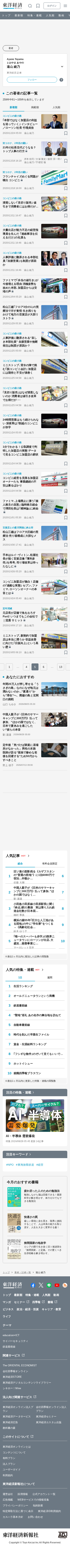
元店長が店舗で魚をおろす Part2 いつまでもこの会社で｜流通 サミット (20, 616)
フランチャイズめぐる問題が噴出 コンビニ (20, 178)
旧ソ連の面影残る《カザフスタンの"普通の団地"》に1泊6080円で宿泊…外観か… (34, 875)
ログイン (52, 5)
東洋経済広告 (10, 1422)
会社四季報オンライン (15, 1371)
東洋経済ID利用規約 (49, 1511)
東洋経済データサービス (17, 1416)
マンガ (7, 1302)
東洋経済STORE (12, 1376)
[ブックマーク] (65, 133)
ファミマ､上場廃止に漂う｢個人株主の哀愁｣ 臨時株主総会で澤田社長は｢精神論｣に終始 (20, 504)
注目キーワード (17, 1154)
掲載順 (35, 107)
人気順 (50, 15)
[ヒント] (61, 80)
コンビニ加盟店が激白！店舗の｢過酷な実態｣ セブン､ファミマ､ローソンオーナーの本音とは (20, 587)
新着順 (13, 107)
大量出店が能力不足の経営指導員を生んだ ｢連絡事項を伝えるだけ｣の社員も (20, 233)
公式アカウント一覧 (43, 1494)
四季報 (36, 1302)
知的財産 (38, 1505)
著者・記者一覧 (22, 1272)
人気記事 (13, 856)
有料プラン (9, 1458)
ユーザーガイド (12, 1469)
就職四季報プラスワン (27, 1073)
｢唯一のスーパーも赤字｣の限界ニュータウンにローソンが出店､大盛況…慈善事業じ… (34, 940)
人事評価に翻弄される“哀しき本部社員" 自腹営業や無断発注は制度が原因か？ (20, 341)
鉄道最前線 (20, 1005)
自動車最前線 (22, 1024)
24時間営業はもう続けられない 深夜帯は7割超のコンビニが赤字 (21, 423)
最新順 (19, 15)
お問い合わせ (35, 1516)
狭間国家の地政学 (35, 1242)
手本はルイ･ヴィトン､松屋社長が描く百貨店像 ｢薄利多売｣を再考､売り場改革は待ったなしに (20, 560)
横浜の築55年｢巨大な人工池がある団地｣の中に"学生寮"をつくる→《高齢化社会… (34, 924)
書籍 (50, 1302)
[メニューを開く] (65, 6)
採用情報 (23, 1494)
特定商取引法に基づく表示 (18, 1511)
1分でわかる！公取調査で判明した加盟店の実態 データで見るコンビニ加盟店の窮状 (20, 450)
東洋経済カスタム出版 (48, 1422)
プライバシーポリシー (15, 1505)
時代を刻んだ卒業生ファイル (31, 1034)
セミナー (19, 1302)
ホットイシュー (23, 1063)
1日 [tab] (20, 977)
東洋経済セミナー (46, 1416)
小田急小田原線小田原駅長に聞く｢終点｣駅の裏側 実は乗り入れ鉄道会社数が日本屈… (34, 907)
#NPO (10, 1164)
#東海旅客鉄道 (25, 1164)
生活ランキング (23, 986)
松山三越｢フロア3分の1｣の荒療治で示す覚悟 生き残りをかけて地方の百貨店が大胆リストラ (21, 312)
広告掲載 (8, 1499)
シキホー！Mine (12, 1388)
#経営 (39, 1164)
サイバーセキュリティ (15, 1341)
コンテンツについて (14, 1452)
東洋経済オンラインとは (17, 1446)
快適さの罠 (31, 1216)
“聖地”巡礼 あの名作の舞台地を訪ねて (37, 1015)
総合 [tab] (20, 863)
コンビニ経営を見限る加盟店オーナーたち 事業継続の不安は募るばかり (20, 481)
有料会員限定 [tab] (49, 863)
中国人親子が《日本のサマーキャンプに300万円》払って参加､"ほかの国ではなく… (34, 891)
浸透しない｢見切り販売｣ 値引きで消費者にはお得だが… (20, 204)
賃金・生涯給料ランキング (30, 1044)
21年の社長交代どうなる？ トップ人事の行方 (19, 149)
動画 (61, 15)
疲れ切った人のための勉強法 (42, 1190)
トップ (6, 15)
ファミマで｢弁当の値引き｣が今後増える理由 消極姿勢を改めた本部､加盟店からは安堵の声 (20, 286)
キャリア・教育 (51, 1309)
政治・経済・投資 (28, 1309)
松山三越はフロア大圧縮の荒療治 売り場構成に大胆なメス (20, 535)
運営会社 (8, 1494)
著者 (11, 48)
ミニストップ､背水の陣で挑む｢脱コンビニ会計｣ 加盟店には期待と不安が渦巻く (20, 369)
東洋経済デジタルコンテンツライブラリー (27, 1382)
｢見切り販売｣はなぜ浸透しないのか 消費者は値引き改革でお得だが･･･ (20, 396)
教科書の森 (9, 1427)
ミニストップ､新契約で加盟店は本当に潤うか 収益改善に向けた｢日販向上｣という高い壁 (20, 641)
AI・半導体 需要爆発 (20, 1136)
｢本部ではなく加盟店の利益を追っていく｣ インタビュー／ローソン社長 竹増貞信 (20, 124)
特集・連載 (34, 15)
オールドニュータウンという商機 (34, 995)
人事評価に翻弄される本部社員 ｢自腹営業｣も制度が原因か (20, 261)
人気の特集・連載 (20, 970)
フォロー (32, 79)
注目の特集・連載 (18, 1092)
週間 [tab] (49, 977)
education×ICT (11, 1335)
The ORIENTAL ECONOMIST (20, 1365)
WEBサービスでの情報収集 (33, 1499)
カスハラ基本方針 (13, 1516)
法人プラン (9, 1463)
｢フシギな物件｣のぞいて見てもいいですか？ (39, 1053)
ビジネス (8, 1309)
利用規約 (8, 1475)
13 (60, 666)
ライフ (7, 1316)
